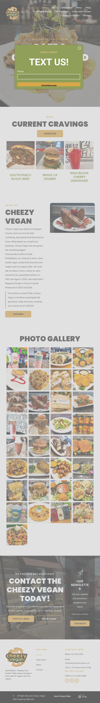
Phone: (20, 71)
